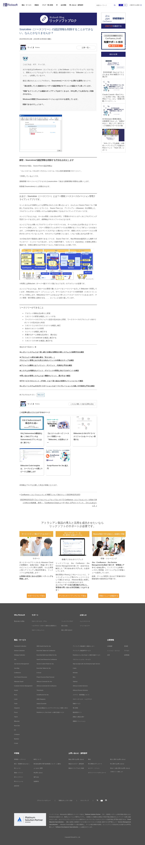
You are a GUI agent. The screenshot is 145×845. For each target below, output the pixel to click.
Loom (15, 699)
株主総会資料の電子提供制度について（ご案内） (48, 764)
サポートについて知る (36, 596)
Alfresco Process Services (80, 690)
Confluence (17, 672)
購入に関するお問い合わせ (117, 759)
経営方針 (16, 786)
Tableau (75, 681)
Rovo (15, 694)
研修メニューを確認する (108, 596)
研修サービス (76, 703)
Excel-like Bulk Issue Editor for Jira (46, 655)
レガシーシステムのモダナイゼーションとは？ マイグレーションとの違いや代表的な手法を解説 (58, 386)
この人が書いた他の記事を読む (82, 404)
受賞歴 (126, 646)
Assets (16, 690)
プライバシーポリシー (44, 800)
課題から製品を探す (78, 717)
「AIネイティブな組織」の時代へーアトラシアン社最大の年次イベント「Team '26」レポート (113, 146)
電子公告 (36, 777)
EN (125, 5)
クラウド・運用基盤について (81, 694)
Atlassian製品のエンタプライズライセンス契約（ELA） (53, 708)
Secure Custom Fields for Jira (45, 664)
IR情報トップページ (20, 759)
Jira (15, 659)
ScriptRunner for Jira (43, 694)
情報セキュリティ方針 (65, 800)
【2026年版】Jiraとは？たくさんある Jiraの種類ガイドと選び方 (113, 74)
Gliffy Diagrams (41, 699)
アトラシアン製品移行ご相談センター (83, 646)
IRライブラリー (18, 777)
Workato (75, 672)
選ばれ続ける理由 (19, 621)
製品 (89, 759)
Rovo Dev (17, 725)
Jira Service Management (21, 664)
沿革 (108, 655)
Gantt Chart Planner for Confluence (47, 659)
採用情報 (126, 655)
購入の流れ (64, 625)
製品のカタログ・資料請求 (76, 764)
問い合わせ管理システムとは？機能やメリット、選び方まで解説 (45, 376)
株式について (37, 759)
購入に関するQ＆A (66, 630)
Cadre (74, 668)
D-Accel (39, 672)
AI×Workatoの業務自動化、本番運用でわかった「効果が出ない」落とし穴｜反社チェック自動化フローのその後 (113, 122)
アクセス (126, 650)
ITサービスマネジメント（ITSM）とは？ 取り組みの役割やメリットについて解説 (52, 381)
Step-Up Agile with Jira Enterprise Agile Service (86, 664)
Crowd (16, 743)
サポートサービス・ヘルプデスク (82, 699)
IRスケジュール (18, 781)
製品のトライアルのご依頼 (76, 768)
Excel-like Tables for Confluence (46, 650)
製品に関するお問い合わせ (76, 759)
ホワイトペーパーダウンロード (97, 772)
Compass (17, 734)
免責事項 (36, 781)
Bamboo (16, 739)
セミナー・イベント (94, 768)
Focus (16, 712)
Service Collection (19, 650)
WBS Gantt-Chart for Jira (44, 646)
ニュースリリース (85, 621)
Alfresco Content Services (80, 686)
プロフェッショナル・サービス (82, 659)
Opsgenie (17, 708)
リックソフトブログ (67, 621)
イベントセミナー (85, 625)
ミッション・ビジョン (113, 650)
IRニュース (17, 768)
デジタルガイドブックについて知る (72, 596)
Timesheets (40, 690)
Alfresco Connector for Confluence (46, 686)
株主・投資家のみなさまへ (21, 764)
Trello (15, 703)
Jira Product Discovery (20, 677)
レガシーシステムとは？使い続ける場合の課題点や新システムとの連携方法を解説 (52, 352)
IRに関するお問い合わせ (117, 764)
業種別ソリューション (79, 721)
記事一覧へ (86, 47)
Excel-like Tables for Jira (44, 668)
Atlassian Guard (18, 681)
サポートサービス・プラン (39, 621)
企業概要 (109, 646)
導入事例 (75, 708)
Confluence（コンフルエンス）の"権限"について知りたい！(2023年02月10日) (50, 495)
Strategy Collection (19, 655)
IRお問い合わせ (38, 772)
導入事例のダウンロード (95, 764)
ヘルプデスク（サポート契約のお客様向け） (44, 625)
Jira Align (16, 668)
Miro (74, 677)
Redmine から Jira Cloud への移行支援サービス (50, 712)
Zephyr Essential (41, 703)
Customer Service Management (23, 686)
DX (15, 730)
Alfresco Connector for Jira (44, 681)
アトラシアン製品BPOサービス (82, 650)
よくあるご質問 (38, 768)
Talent (16, 717)
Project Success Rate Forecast (45, 677)
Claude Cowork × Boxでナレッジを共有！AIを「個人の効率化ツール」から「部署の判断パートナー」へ (113, 98)
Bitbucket (41, 395)
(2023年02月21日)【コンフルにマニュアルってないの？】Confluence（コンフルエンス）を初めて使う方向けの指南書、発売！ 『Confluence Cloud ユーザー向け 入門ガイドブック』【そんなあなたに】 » (58, 503)
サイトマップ (84, 800)
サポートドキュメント (38, 630)
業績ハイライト (18, 772)
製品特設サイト (77, 712)
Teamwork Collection (20, 646)
